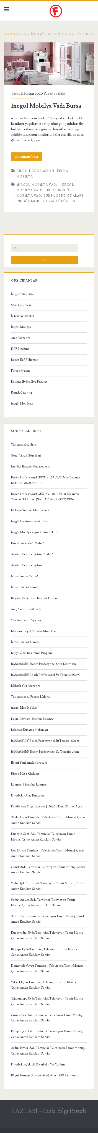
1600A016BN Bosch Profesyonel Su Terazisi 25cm (45, 752)
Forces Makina (20, 371)
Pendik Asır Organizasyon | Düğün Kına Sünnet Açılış (47, 806)
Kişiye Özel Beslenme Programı (32, 653)
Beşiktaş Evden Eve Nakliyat (29, 382)
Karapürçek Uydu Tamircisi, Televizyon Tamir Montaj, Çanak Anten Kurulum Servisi (47, 1034)
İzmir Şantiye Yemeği (25, 576)
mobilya (24, 176)
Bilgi (21, 171)
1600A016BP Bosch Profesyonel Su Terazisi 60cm (45, 675)
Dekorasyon (41, 171)
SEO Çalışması (21, 305)
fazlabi (59, 93)
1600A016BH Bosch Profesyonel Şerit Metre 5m (43, 664)
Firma (62, 171)
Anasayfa (15, 34)
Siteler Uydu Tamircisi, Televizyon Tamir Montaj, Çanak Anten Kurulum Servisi (48, 820)
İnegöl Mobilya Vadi (24, 708)
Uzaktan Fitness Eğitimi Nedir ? (32, 554)
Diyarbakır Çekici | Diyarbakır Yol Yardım (38, 1064)
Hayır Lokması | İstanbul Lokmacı (32, 719)
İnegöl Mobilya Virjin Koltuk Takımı (34, 532)
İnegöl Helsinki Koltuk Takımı (30, 521)
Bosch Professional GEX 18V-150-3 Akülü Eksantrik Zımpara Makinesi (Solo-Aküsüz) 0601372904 (45, 496)
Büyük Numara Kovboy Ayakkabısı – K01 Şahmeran (44, 1075)
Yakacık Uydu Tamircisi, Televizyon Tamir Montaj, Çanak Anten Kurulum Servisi (44, 984)
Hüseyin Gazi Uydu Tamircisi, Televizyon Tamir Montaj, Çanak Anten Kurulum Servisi (43, 836)
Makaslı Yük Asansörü (25, 686)
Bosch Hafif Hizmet (24, 360)
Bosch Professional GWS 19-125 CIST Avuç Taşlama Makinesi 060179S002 (45, 480)
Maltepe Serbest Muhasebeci (30, 510)
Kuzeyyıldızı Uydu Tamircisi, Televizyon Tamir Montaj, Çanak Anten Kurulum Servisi (47, 935)
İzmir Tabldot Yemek (25, 587)
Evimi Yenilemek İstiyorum (29, 763)
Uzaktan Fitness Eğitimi (27, 565)
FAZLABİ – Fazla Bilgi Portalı (49, 1111)
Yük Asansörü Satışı (24, 444)
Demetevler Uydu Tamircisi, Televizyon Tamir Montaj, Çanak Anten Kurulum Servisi (47, 968)
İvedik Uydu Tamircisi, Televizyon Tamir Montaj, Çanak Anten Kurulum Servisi (47, 853)
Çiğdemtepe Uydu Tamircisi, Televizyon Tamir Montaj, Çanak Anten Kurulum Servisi (47, 1001)
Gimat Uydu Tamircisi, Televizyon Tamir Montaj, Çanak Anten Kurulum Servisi (48, 869)
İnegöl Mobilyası (22, 403)
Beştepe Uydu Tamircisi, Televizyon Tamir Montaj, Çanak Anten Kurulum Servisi (44, 952)
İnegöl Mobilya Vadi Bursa (49, 64)
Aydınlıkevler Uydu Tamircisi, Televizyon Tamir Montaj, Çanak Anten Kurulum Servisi (48, 1050)
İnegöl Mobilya (21, 327)
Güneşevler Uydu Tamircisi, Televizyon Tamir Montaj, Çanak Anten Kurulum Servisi (47, 1017)
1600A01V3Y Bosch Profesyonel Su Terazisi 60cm (45, 741)
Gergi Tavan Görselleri (26, 455)
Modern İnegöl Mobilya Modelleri (33, 631)
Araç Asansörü (20, 338)
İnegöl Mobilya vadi (37, 185)
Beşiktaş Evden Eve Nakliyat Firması (34, 598)
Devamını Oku (28, 157)
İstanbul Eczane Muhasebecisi (31, 466)
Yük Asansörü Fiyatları (26, 620)
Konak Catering (21, 392)
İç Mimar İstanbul (22, 316)
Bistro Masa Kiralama (25, 773)
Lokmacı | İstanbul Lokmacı (29, 784)
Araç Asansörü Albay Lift (27, 609)
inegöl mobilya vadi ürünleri (46, 201)
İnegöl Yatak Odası (23, 294)
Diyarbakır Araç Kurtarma (27, 795)
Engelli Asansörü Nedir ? (27, 543)
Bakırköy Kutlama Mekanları (29, 730)
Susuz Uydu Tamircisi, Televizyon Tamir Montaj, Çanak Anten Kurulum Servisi (48, 919)
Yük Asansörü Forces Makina (30, 697)
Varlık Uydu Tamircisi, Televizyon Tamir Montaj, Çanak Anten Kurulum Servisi (47, 886)
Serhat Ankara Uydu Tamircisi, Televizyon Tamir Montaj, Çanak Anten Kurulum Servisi (43, 902)
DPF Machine (20, 349)
